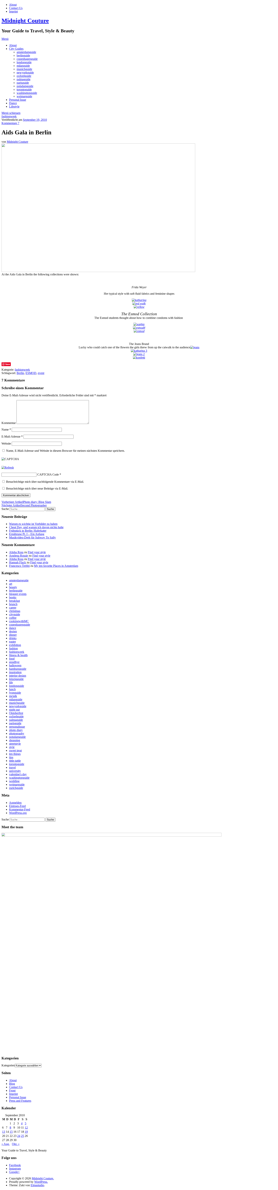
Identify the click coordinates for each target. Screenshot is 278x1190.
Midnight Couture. (43, 1178)
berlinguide (23, 55)
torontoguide (24, 89)
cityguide (14, 614)
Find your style (37, 552)
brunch (13, 604)
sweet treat (15, 750)
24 (18, 1135)
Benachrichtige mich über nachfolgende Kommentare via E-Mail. (45, 481)
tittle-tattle (15, 760)
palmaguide (23, 79)
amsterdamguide (26, 52)
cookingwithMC (19, 621)
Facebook (15, 1165)
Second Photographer (24, 505)
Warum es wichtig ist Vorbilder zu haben (33, 523)
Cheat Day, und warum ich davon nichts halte (36, 527)
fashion (13, 648)
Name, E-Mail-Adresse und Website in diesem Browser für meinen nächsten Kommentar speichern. (65, 450)
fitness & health (18, 655)
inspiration (15, 672)
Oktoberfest (16, 713)
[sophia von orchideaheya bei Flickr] (139, 324)
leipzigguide (16, 679)
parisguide (23, 82)
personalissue (17, 726)
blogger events (17, 594)
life (11, 682)
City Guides (16, 48)
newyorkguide (25, 72)
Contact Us (16, 8)
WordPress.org (18, 812)
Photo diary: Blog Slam (26, 502)
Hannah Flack (17, 562)
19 (26, 1131)
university (15, 770)
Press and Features (20, 1100)
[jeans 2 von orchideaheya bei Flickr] (139, 354)
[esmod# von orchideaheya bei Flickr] (139, 327)
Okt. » (15, 1144)
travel (12, 767)
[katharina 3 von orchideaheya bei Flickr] (139, 350)
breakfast (14, 600)
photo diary (16, 730)
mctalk (13, 696)
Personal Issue (17, 99)
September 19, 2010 (35, 119)
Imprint (13, 11)
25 (22, 1135)
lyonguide (15, 692)
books (12, 597)
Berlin (20, 373)
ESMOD (31, 373)
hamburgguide (17, 668)
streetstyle (15, 743)
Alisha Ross (16, 552)
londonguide (24, 62)
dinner (13, 634)
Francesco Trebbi (19, 565)
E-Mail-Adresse (12, 436)
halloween (15, 665)
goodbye (14, 662)
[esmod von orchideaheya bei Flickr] (139, 331)
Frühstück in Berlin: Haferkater (27, 530)
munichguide (24, 69)
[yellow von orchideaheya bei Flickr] (139, 306)
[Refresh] (8, 467)
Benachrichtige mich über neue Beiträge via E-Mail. (37, 488)
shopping (14, 740)
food (12, 658)
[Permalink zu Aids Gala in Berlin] (98, 271)
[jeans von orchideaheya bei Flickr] (194, 347)
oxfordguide (24, 75)
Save (7, 364)
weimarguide (24, 96)
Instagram (15, 1168)
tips (11, 757)
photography (16, 733)
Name (6, 429)
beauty (13, 587)
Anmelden (15, 802)
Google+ (14, 1172)
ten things (15, 753)
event (41, 373)
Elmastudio (37, 1185)
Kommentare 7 (10, 123)
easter (12, 641)
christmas (14, 611)
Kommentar (9, 423)
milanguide (23, 65)
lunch (12, 689)
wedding (14, 781)
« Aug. (6, 1144)
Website (6, 443)
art (10, 583)
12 (26, 1127)
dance (12, 628)
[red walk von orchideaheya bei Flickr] (139, 303)
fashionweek (9, 116)
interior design (17, 675)
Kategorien (8, 1065)
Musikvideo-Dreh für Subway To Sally (32, 537)
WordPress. (41, 1181)
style (12, 747)
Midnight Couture (25, 20)
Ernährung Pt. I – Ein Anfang (26, 534)
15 (11, 1131)
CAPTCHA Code (48, 474)
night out (14, 709)
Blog (12, 1083)
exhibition (15, 645)
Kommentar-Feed (19, 809)
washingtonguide (27, 93)
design (13, 631)
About (13, 4)
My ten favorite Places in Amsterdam (56, 565)
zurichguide (16, 787)
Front (12, 1090)
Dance (13, 103)
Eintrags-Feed (17, 806)
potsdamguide (25, 86)
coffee (12, 617)
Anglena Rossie (18, 555)
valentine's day (18, 774)
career (12, 607)
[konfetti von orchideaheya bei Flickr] (139, 357)
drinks (12, 638)
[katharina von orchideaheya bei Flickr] (139, 300)
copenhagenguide (27, 58)
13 (3, 1131)
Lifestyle (14, 106)
